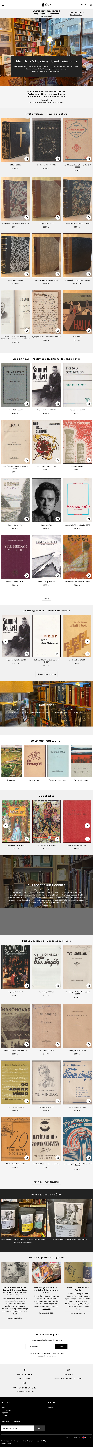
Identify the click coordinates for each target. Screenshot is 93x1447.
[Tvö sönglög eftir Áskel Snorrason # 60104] (77, 967)
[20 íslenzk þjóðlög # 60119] (15, 1139)
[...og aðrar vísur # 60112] (15, 1082)
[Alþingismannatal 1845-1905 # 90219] (15, 199)
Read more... (46, 905)
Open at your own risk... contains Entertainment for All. (46, 1290)
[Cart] (91, 5)
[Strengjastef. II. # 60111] (77, 1026)
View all (46, 598)
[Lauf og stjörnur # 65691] (46, 442)
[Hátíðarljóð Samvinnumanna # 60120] (46, 1139)
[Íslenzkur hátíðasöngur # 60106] (15, 1026)
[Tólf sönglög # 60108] (46, 1026)
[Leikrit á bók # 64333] (77, 636)
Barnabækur (46, 795)
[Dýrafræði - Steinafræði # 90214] (77, 255)
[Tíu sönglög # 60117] (46, 1082)
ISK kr (87, 1437)
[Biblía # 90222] (15, 140)
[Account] (82, 5)
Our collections (6, 1410)
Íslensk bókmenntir (81, 780)
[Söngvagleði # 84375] (15, 967)
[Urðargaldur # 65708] (15, 500)
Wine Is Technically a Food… (78, 1288)
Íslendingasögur (35, 780)
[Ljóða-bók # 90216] (15, 255)
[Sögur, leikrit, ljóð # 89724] (46, 385)
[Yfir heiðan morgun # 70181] (15, 557)
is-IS (86, 5)
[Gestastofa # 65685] (77, 385)
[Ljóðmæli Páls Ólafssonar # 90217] (77, 199)
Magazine (4, 1413)
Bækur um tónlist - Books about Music (46, 940)
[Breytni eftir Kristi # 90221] (46, 140)
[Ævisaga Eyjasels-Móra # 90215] (46, 255)
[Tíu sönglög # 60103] (46, 967)
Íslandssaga (11, 780)
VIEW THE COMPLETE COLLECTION (47, 1182)
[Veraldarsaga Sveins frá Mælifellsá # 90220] (77, 140)
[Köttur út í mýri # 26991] (16, 821)
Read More (46, 1309)
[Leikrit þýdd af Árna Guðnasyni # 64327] (46, 636)
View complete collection (46, 674)
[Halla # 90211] (77, 312)
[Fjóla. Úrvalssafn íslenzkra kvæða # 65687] (15, 442)
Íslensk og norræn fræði (58, 780)
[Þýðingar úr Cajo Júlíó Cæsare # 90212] (46, 312)
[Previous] (5, 641)
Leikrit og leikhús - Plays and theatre (46, 610)
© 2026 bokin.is (6, 1441)
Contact (4, 1415)
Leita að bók (76, 15)
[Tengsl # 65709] (46, 500)
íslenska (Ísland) (71, 1437)
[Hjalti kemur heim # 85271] (77, 821)
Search (50, 1408)
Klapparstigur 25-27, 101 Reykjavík (46, 71)
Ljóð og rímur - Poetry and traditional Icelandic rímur (46, 358)
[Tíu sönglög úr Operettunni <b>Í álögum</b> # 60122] (77, 1139)
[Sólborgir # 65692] (77, 442)
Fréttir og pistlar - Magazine (47, 1257)
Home (3, 1408)
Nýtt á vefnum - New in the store (46, 113)
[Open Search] (78, 5)
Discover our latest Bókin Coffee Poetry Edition (70, 1239)
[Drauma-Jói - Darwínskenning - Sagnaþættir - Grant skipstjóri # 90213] (15, 312)
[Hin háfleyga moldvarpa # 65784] (77, 557)
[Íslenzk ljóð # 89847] (15, 385)
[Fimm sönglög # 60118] (77, 1082)
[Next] (87, 641)
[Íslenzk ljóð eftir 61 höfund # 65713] (77, 500)
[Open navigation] (20, 4)
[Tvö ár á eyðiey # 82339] (46, 821)
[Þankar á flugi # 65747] (46, 557)
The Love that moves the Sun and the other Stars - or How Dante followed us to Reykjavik (15, 1291)
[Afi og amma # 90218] (46, 199)
